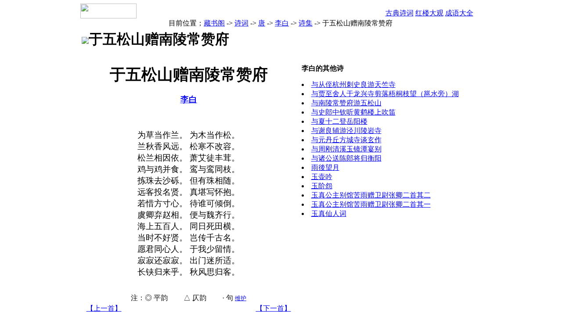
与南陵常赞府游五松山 (346, 103)
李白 (282, 23)
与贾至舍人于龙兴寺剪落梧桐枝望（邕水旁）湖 (385, 93)
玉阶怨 (321, 186)
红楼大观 (429, 13)
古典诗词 (399, 13)
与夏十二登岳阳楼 (339, 121)
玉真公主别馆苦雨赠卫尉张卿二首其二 (371, 195)
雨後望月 (325, 167)
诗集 (306, 23)
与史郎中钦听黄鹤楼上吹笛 (353, 112)
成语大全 (459, 13)
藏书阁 (214, 23)
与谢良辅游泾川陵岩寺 (346, 130)
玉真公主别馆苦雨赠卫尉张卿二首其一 (371, 204)
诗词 (241, 23)
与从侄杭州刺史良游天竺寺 (353, 84)
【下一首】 (273, 308)
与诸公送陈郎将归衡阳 (346, 158)
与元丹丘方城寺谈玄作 (346, 140)
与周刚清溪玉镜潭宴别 (346, 149)
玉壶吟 (321, 176)
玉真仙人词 (328, 213)
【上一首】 (104, 308)
